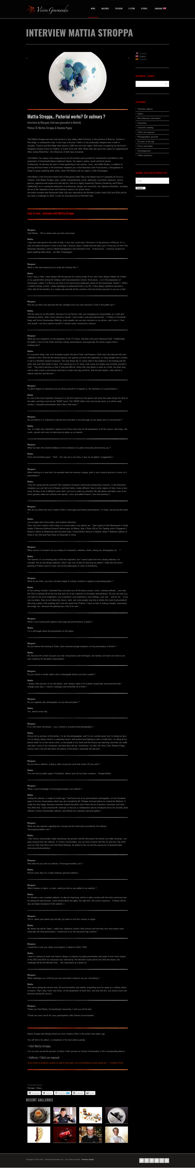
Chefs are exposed (146, 132)
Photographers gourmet (148, 137)
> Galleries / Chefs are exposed (43, 1057)
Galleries (105, 8)
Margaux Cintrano (50, 122)
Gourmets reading (145, 127)
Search (166, 83)
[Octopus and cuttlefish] (38, 1134)
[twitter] (141, 1160)
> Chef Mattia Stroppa (39, 1046)
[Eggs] (38, 1115)
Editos (140, 114)
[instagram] (156, 1160)
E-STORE (132, 8)
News (93, 8)
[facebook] (146, 1160)
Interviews (142, 123)
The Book (118, 8)
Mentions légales (88, 1159)
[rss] (166, 1160)
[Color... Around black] (116, 1115)
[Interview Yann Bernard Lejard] (116, 1134)
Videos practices (145, 155)
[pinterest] (151, 1160)
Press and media (145, 146)
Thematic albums (145, 109)
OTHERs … (145, 8)
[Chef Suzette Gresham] (90, 1115)
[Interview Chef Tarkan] (90, 1134)
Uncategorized (144, 151)
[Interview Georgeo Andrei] (64, 1115)
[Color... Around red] (64, 1134)
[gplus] (161, 1160)
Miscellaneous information (149, 118)
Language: (159, 8)
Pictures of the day (146, 141)
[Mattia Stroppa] (77, 77)
